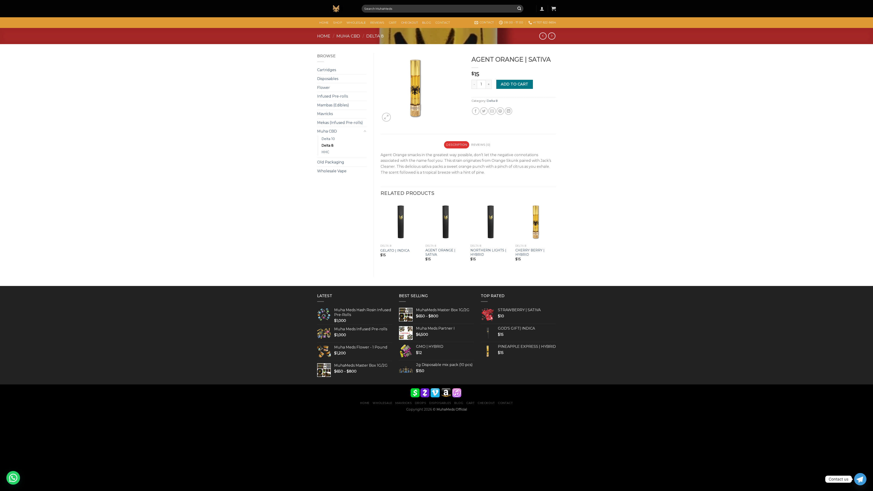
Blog (426, 22)
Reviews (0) (480, 144)
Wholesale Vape (331, 171)
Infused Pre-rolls (332, 96)
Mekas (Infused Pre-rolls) (340, 122)
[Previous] (380, 235)
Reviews (377, 22)
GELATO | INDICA (394, 250)
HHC (325, 152)
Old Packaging (330, 162)
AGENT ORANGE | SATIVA (440, 252)
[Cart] (553, 9)
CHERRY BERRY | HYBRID (529, 252)
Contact (442, 22)
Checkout (409, 22)
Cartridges (326, 70)
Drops (420, 403)
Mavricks (325, 114)
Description (456, 144)
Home (324, 22)
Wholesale (356, 22)
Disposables (327, 79)
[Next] (555, 235)
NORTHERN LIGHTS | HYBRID (488, 252)
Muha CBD (348, 36)
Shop (337, 22)
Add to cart (514, 84)
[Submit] (519, 9)
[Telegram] (860, 479)
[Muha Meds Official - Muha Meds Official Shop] (336, 9)
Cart (393, 22)
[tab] (456, 144)
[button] (13, 478)
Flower (323, 87)
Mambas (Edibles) (333, 105)
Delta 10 (328, 139)
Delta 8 (375, 36)
